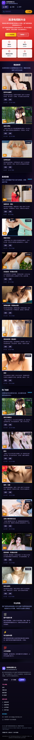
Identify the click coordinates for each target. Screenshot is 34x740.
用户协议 (6, 710)
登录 (29, 11)
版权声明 (6, 705)
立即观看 (22, 679)
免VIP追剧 (16, 732)
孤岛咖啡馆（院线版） (10, 339)
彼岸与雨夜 (7, 126)
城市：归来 (7, 485)
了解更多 (22, 34)
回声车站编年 (8, 92)
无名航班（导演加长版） (11, 272)
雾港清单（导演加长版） (11, 552)
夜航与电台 (7, 238)
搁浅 (5, 451)
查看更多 (30, 179)
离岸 (5, 373)
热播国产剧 (4, 732)
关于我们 (6, 707)
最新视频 (4, 692)
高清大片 (10, 732)
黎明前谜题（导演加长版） (12, 305)
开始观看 (11, 34)
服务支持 (6, 702)
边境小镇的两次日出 (10, 519)
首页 (6, 7)
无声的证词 (7, 160)
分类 (13, 7)
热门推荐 (4, 695)
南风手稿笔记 (8, 417)
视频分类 (4, 690)
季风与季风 (7, 586)
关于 (20, 7)
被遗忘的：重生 (8, 204)
